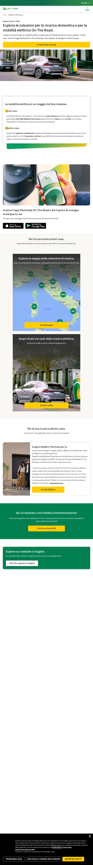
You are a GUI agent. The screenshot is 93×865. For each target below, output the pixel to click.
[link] (5, 15)
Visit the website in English (22, 563)
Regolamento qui (56, 483)
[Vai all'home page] (10, 9)
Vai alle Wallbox (48, 489)
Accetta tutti (73, 859)
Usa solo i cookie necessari (43, 859)
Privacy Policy (67, 847)
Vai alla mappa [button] (46, 325)
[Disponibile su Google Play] (35, 226)
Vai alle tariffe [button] (46, 405)
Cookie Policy (57, 847)
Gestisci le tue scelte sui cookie (25, 850)
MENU (87, 10)
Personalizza (14, 859)
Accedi (84, 3)
